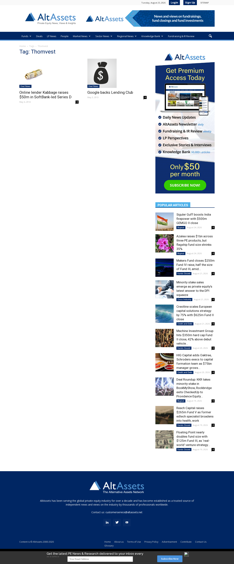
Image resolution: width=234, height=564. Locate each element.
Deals (39, 36)
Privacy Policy (151, 541)
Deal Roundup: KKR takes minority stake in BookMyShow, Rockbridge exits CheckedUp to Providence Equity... (194, 388)
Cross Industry (184, 299)
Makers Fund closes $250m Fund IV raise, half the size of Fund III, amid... (195, 265)
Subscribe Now (170, 558)
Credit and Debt (185, 323)
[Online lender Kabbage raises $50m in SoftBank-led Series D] (49, 73)
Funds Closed (184, 273)
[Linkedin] (107, 522)
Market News (80, 36)
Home (22, 46)
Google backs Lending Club (110, 92)
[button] (210, 36)
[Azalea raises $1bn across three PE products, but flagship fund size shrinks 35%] (164, 243)
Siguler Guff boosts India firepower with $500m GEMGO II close (193, 219)
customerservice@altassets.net (123, 512)
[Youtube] (127, 522)
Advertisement (169, 541)
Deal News (25, 86)
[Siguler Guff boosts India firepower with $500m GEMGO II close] (164, 221)
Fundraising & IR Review (181, 36)
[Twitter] (117, 522)
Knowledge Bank (150, 36)
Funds (25, 36)
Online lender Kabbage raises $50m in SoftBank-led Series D (45, 94)
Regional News (125, 36)
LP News (51, 36)
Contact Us (200, 541)
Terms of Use (134, 541)
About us (119, 541)
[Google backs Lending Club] (117, 73)
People (65, 36)
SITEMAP (204, 2)
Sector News (102, 36)
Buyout (181, 227)
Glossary (109, 545)
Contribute (186, 541)
